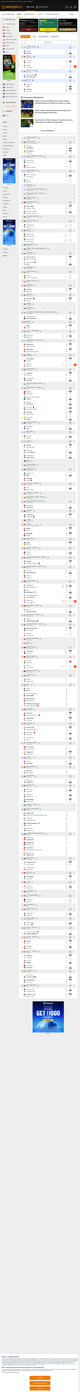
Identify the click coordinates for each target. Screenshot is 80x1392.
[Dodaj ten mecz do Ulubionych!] (22, 52)
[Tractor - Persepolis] (48, 392)
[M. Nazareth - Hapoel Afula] (48, 456)
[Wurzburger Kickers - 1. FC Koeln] (48, 596)
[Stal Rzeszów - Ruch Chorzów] (48, 75)
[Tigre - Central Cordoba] (48, 166)
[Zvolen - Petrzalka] (48, 762)
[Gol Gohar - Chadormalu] (48, 413)
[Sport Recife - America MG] (48, 240)
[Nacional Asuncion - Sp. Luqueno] (48, 629)
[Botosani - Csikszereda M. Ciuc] (48, 714)
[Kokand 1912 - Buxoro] (48, 923)
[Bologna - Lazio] (48, 85)
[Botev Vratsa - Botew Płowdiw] (48, 258)
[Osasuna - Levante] (48, 61)
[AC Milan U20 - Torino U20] (48, 981)
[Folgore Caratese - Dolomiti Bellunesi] (48, 932)
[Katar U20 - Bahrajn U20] (48, 829)
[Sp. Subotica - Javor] (48, 738)
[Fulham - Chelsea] (48, 52)
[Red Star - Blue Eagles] (48, 771)
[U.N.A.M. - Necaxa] (48, 553)
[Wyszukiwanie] (66, 7)
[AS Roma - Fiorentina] (48, 90)
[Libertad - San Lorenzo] (48, 634)
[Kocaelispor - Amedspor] (48, 877)
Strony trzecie (41, 1365)
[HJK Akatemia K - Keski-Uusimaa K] (48, 317)
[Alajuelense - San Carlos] (48, 506)
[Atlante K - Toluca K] (48, 576)
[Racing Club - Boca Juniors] (48, 161)
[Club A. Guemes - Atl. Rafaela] (48, 175)
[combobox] (48, 42)
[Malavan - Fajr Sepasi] (48, 403)
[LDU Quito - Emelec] (48, 299)
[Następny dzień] (73, 42)
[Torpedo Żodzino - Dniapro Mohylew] (48, 212)
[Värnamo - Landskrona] (48, 795)
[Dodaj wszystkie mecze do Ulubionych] (22, 47)
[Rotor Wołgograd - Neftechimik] (48, 694)
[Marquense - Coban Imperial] (48, 345)
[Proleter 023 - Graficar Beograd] (48, 728)
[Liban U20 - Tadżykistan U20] (48, 819)
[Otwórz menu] (75, 7)
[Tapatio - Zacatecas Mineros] (48, 562)
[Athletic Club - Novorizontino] (48, 235)
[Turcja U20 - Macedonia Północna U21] (48, 848)
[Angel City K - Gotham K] (48, 914)
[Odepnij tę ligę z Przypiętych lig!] (38, 47)
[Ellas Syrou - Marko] (48, 336)
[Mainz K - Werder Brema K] (48, 610)
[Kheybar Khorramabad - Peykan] (48, 397)
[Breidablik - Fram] (48, 427)
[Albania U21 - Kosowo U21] (48, 843)
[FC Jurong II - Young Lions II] (48, 747)
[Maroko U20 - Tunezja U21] (48, 838)
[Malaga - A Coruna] (48, 66)
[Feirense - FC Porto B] (48, 666)
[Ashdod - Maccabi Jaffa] (48, 446)
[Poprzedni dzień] (22, 42)
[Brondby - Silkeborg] (48, 290)
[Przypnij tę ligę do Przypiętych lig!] (39, 138)
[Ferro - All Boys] (48, 180)
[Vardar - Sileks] (48, 529)
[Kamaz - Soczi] (48, 689)
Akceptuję (40, 1378)
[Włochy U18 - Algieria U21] (48, 853)
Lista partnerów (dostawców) (10, 1372)
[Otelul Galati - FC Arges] (48, 719)
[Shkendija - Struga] (48, 534)
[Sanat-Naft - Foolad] (48, 418)
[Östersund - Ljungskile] (48, 790)
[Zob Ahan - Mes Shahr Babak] (48, 408)
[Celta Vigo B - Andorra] (48, 359)
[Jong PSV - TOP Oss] (48, 374)
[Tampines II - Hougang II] (48, 753)
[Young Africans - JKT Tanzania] (48, 863)
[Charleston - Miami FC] (48, 900)
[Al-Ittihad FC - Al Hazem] (48, 152)
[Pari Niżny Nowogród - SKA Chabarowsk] (48, 704)
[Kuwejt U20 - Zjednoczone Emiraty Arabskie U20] (48, 814)
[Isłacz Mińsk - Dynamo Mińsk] (48, 207)
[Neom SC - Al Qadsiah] (48, 146)
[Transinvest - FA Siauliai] (48, 515)
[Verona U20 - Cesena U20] (48, 975)
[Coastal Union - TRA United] (48, 868)
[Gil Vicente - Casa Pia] (48, 652)
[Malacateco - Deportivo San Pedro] (48, 350)
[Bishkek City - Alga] (48, 474)
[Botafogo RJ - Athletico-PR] (48, 225)
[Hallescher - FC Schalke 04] (48, 601)
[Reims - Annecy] (48, 326)
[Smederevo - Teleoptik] (48, 733)
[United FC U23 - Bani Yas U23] (48, 995)
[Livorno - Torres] (48, 942)
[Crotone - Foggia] (48, 961)
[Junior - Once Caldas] (48, 488)
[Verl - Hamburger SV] (48, 591)
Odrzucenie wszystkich (40, 1383)
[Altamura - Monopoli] (48, 956)
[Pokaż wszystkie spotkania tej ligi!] (74, 138)
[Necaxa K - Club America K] (48, 571)
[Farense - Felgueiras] (48, 661)
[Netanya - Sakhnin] (48, 436)
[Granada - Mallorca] (48, 364)
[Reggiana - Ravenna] (48, 947)
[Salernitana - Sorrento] (48, 966)
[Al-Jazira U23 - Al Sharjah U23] (48, 990)
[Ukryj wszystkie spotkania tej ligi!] (74, 47)
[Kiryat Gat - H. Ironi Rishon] (48, 451)
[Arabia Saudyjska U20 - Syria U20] (48, 824)
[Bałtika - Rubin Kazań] (48, 680)
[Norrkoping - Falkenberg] (48, 800)
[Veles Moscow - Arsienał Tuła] (48, 699)
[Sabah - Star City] (48, 543)
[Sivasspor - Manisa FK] (48, 886)
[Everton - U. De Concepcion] (48, 276)
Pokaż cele (40, 1388)
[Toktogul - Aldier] (48, 479)
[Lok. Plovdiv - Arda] (48, 263)
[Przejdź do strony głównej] (13, 7)
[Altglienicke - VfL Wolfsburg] (48, 586)
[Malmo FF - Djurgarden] (48, 781)
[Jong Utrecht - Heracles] (48, 379)
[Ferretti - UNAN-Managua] (48, 620)
